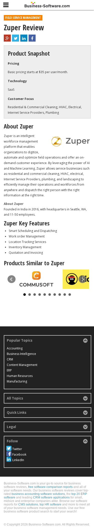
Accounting (15, 348)
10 (69, 294)
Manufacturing (17, 381)
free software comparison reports (50, 487)
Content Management (22, 365)
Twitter (17, 449)
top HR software (50, 504)
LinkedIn (18, 460)
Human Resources (20, 376)
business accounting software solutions (38, 494)
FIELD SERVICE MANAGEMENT (23, 18)
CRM (10, 359)
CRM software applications (51, 497)
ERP (9, 370)
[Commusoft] (36, 279)
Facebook (19, 454)
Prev (12, 279)
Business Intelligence (21, 354)
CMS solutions (28, 504)
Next (82, 279)
